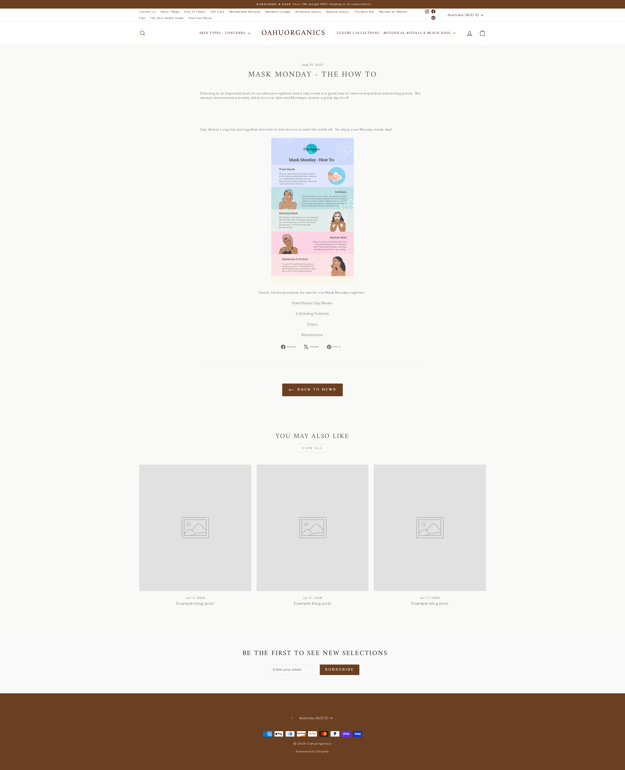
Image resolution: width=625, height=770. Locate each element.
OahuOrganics (293, 33)
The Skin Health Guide (167, 18)
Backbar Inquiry (338, 11)
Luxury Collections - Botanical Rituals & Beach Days (394, 33)
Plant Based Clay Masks (312, 303)
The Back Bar (364, 11)
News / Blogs (170, 11)
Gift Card (217, 11)
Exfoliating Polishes (312, 314)
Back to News (315, 389)
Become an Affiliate (393, 11)
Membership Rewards (244, 11)
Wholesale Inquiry (308, 11)
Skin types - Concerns (223, 33)
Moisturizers (312, 335)
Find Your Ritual (200, 18)
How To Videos (194, 11)
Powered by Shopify (312, 751)
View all (312, 448)
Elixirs (312, 324)
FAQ (142, 18)
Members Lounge (277, 11)
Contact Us (147, 11)
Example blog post (195, 603)
